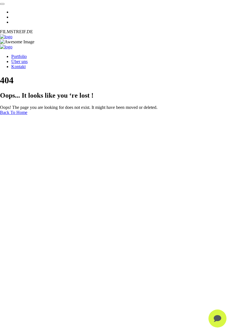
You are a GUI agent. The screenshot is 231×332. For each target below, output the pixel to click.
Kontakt (18, 66)
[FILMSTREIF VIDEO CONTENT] (6, 36)
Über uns (19, 61)
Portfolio (19, 56)
